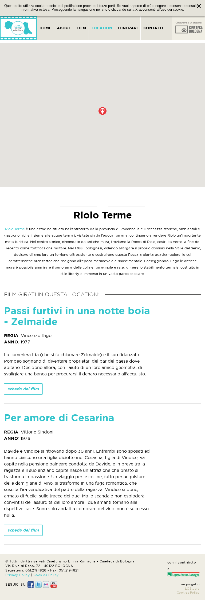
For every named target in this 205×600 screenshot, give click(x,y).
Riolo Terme (15, 229)
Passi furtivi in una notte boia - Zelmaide (77, 316)
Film (81, 28)
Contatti (153, 28)
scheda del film (23, 389)
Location (102, 28)
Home (45, 28)
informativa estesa (35, 9)
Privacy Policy (17, 575)
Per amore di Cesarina (59, 417)
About (64, 28)
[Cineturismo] (18, 28)
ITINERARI (128, 28)
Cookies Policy (46, 575)
